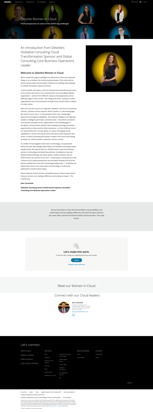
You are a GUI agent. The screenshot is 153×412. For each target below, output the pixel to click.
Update (76, 260)
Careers (51, 2)
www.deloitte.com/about (56, 406)
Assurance (47, 357)
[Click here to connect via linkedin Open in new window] (73, 315)
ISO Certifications (67, 397)
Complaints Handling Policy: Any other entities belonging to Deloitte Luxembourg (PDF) (40, 397)
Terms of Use (24, 392)
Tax (60, 378)
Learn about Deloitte (29, 363)
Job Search (98, 354)
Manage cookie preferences (76, 264)
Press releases (80, 357)
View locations (27, 359)
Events (78, 354)
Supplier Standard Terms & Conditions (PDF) (51, 392)
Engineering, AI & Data (50, 375)
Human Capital (62, 364)
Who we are (18, 2)
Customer (47, 366)
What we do (29, 2)
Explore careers (27, 355)
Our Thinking (41, 2)
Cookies (31, 392)
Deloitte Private (48, 372)
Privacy (37, 392)
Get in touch (26, 350)
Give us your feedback (69, 392)
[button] (134, 2)
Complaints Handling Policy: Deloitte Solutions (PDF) (32, 394)
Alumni (97, 357)
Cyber (46, 369)
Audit (46, 354)
